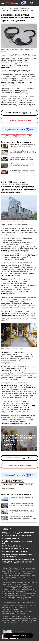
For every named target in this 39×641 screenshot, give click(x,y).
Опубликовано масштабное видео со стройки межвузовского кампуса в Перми (23, 517)
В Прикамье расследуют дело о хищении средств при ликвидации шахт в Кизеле (22, 164)
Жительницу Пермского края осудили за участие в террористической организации (23, 171)
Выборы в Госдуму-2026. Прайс (15, 552)
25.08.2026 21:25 (6, 182)
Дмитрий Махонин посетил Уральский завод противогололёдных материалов (22, 498)
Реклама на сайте (9, 536)
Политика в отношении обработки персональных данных (14, 608)
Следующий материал (19, 635)
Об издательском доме (12, 533)
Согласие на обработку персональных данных (19, 606)
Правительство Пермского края (13, 221)
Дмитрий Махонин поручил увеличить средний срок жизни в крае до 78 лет (22, 504)
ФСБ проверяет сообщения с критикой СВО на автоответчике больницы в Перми (23, 151)
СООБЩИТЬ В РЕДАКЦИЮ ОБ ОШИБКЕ (17, 562)
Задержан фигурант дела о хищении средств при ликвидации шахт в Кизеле (22, 158)
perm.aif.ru (14, 415)
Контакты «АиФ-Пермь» (12, 546)
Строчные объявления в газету (15, 549)
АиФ (9, 51)
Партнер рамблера (19, 631)
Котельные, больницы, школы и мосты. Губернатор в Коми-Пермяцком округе (18, 438)
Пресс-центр (29, 533)
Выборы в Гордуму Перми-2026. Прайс (18, 559)
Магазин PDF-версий (10, 538)
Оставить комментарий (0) (19, 120)
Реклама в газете (26, 536)
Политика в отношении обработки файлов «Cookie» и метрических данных (17, 612)
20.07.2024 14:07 (6, 8)
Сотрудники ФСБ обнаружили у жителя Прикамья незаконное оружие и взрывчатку (22, 146)
